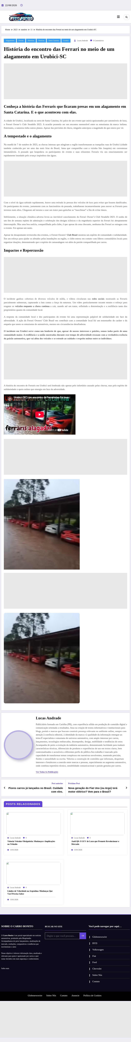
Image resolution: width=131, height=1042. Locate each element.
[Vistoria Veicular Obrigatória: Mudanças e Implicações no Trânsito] (33, 823)
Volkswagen (98, 949)
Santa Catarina (53, 41)
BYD (94, 943)
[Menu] (118, 17)
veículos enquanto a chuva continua (32, 306)
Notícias (41, 41)
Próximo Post (74, 783)
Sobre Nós (97, 975)
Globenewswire (99, 937)
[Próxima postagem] (126, 788)
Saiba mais (5, 968)
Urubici (66, 41)
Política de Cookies (92, 995)
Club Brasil (72, 235)
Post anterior (57, 783)
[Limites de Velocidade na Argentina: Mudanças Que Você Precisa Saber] (33, 873)
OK (83, 936)
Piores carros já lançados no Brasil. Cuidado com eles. (35, 790)
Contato (96, 981)
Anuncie (75, 995)
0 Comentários (98, 41)
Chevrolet (96, 968)
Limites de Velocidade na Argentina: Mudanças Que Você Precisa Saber (30, 892)
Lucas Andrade (82, 41)
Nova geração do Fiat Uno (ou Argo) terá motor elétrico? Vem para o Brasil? (92, 790)
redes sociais (98, 298)
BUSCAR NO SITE (53, 926)
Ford (94, 962)
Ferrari (21, 41)
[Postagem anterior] (5, 788)
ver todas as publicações (47, 772)
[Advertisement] (65, 81)
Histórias (31, 41)
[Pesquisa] (126, 17)
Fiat (94, 956)
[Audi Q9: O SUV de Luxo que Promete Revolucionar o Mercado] (97, 823)
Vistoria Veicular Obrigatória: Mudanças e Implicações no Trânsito (31, 842)
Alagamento (10, 41)
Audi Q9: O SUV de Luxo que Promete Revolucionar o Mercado (95, 842)
